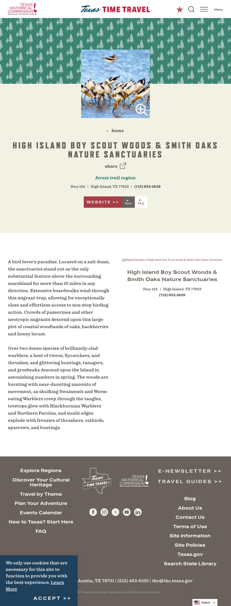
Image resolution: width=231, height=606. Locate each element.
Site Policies (190, 545)
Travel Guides (185, 481)
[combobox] (204, 602)
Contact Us (190, 517)
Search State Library (190, 563)
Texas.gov (190, 554)
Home (118, 130)
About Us (190, 508)
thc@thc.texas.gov (172, 580)
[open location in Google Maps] (172, 259)
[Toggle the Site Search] (191, 9)
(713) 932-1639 (147, 186)
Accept (47, 598)
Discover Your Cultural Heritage (40, 482)
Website (99, 202)
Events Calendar (41, 512)
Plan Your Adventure (41, 503)
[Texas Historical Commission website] (22, 9)
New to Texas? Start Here (41, 522)
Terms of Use (190, 526)
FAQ (41, 531)
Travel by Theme (41, 494)
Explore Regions (41, 470)
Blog (190, 498)
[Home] (115, 9)
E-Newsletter (185, 471)
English (206, 602)
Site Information (190, 535)
